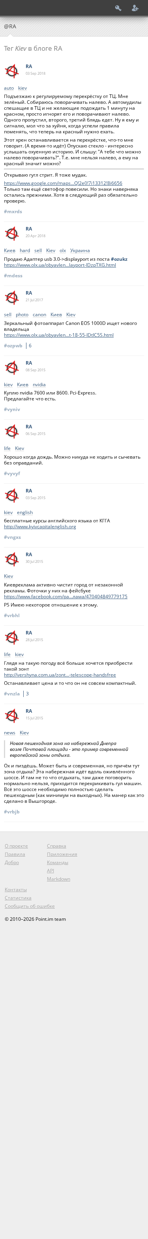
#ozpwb (18, 345)
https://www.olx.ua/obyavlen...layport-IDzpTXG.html (60, 265)
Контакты (16, 889)
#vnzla (16, 693)
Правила (15, 854)
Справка (56, 846)
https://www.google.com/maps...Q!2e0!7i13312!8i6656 (63, 183)
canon (39, 314)
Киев (9, 250)
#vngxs (12, 537)
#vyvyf (12, 473)
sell (38, 250)
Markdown (58, 879)
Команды (57, 862)
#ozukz (119, 259)
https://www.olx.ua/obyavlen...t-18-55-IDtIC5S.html (59, 335)
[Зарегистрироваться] (135, 8)
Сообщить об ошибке (30, 906)
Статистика (18, 898)
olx (63, 250)
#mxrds (13, 211)
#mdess (13, 275)
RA (29, 66)
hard (25, 250)
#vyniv (12, 409)
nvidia (39, 384)
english (25, 512)
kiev (22, 88)
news (9, 733)
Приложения (62, 854)
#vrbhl (12, 615)
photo (22, 314)
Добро (12, 862)
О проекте (16, 846)
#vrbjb (12, 811)
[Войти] (118, 8)
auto (9, 88)
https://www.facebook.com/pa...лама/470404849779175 (65, 596)
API (50, 871)
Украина (80, 250)
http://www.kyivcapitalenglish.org (40, 526)
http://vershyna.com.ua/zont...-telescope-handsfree (60, 674)
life (7, 448)
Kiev (50, 250)
